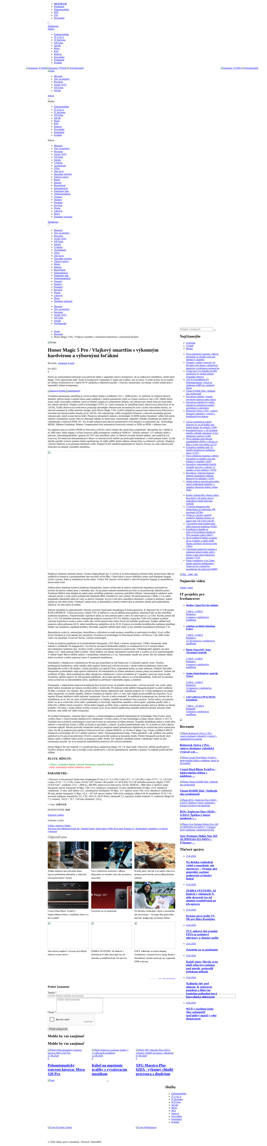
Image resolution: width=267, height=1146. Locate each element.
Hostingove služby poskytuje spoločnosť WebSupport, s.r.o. (165, 1132)
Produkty (58, 202)
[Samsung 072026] (64, 390)
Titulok (52, 992)
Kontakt (58, 62)
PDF (56, 12)
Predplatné (59, 6)
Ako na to (59, 171)
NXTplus (58, 43)
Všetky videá (186, 587)
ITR (56, 15)
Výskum (58, 162)
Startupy (58, 199)
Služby (51, 29)
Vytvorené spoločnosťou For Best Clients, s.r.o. (71, 1132)
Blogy (57, 48)
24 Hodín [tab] (190, 343)
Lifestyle (58, 211)
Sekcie (51, 95)
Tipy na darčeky (62, 79)
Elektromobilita (61, 9)
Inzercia (58, 54)
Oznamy (58, 197)
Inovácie (58, 205)
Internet (57, 182)
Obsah (52, 1012)
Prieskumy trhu (61, 191)
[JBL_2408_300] (189, 574)
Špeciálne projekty (63, 174)
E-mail (71, 363)
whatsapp (62, 363)
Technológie (60, 165)
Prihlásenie (53, 26)
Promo (57, 208)
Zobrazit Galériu (56, 815)
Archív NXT (60, 84)
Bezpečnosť (60, 185)
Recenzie (58, 81)
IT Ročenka (60, 40)
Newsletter (59, 18)
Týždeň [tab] (189, 346)
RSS (56, 51)
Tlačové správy (61, 177)
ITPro (57, 168)
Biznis (57, 179)
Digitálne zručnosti (63, 216)
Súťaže (57, 45)
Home (57, 331)
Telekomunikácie (62, 194)
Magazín (58, 76)
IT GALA (59, 37)
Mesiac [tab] (189, 348)
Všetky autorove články (59, 825)
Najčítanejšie (60, 323)
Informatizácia (61, 188)
